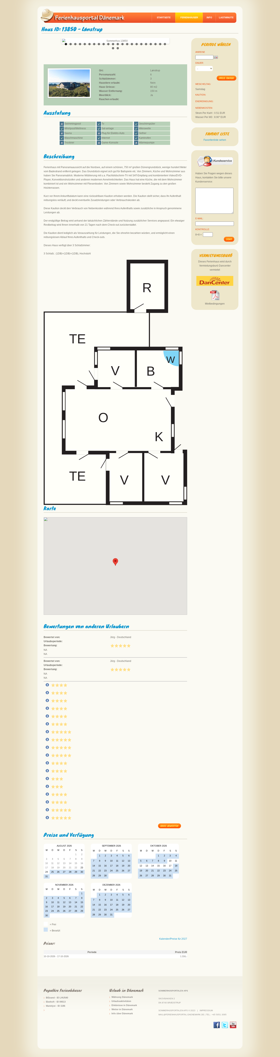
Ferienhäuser (189, 17)
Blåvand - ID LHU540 (57, 997)
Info (209, 17)
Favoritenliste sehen (215, 139)
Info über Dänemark (122, 1013)
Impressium (206, 1010)
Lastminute (226, 17)
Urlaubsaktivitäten (121, 1001)
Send (229, 239)
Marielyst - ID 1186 (55, 1006)
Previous (58, 40)
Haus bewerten (169, 826)
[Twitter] (225, 1025)
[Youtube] (233, 1025)
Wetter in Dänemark (122, 1009)
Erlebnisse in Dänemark (124, 1005)
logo (85, 15)
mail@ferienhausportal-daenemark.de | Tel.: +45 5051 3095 (192, 1014)
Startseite (163, 17)
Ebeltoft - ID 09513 (56, 1001)
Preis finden (226, 78)
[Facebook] (216, 1025)
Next (173, 40)
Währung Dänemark (122, 997)
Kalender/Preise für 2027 (173, 938)
